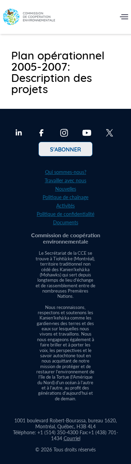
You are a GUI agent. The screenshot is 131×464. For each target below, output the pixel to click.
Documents (65, 222)
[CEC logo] (29, 18)
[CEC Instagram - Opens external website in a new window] (64, 134)
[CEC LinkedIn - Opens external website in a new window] (19, 134)
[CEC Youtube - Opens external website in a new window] (87, 134)
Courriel (72, 438)
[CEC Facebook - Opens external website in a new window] (41, 134)
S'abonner (65, 149)
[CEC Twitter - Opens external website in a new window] (109, 134)
